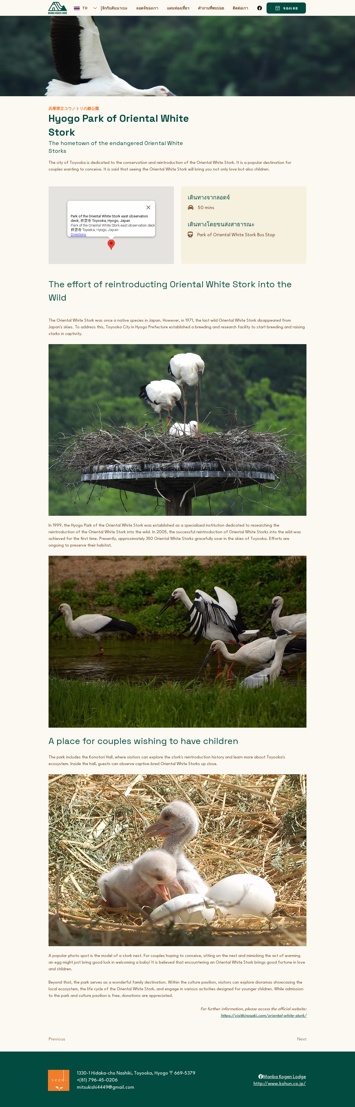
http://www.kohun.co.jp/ (279, 1083)
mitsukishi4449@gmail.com (105, 1087)
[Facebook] (260, 8)
